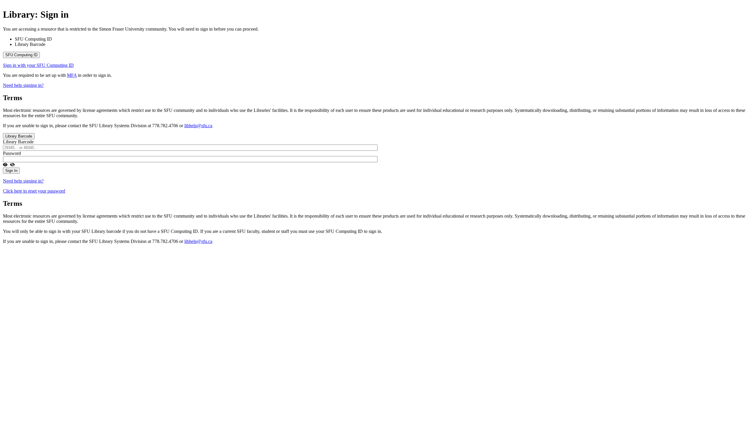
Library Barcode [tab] (30, 44)
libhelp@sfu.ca (198, 125)
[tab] (377, 55)
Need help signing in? (23, 85)
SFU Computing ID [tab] (33, 39)
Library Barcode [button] (18, 136)
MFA (72, 75)
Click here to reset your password (34, 190)
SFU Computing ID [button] (21, 55)
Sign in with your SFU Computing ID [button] (38, 65)
